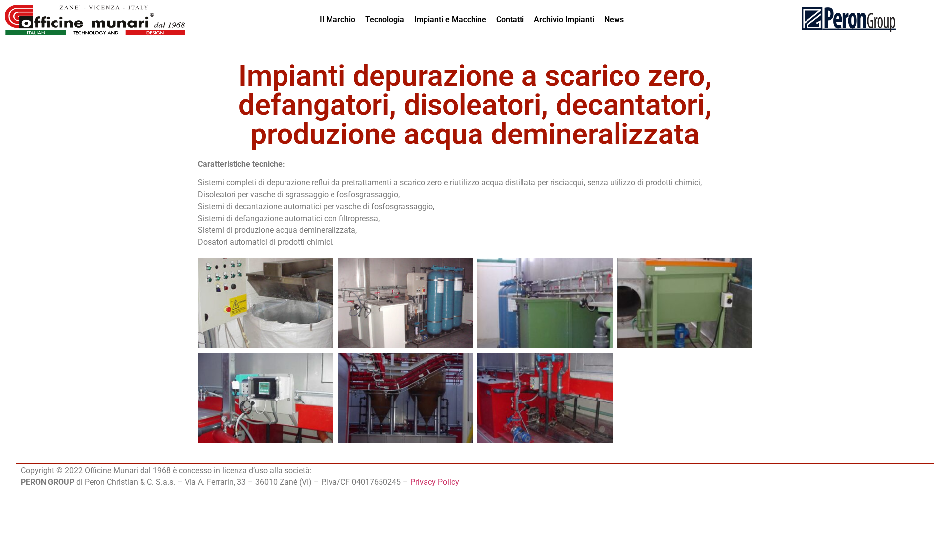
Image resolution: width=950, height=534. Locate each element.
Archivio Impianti (564, 19)
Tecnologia (384, 19)
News (614, 19)
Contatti (510, 19)
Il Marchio (337, 19)
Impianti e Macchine (450, 19)
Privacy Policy (434, 482)
